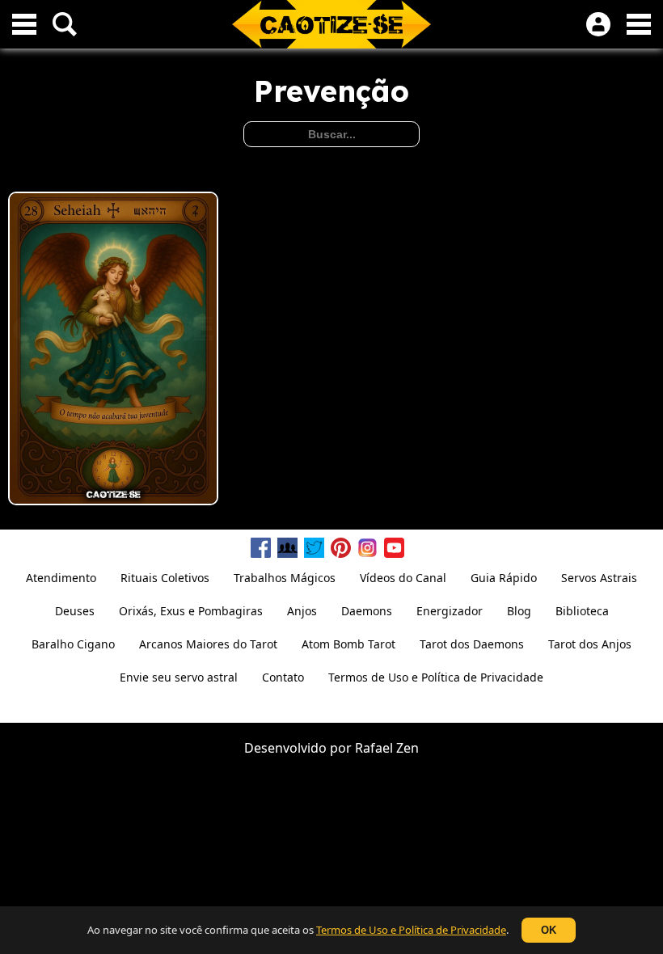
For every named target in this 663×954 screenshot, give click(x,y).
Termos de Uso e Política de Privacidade (411, 929)
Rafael (374, 748)
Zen (407, 748)
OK (548, 930)
